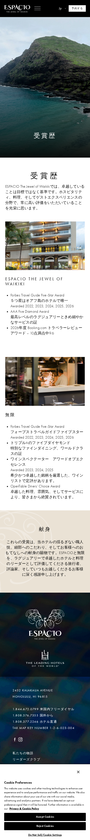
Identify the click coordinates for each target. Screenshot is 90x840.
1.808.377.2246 (26, 722)
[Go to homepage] (17, 8)
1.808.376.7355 (26, 715)
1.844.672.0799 (26, 709)
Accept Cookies (45, 816)
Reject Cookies (45, 826)
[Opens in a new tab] (45, 658)
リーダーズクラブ (26, 759)
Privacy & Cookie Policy (24, 808)
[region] (45, 802)
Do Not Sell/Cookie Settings (45, 835)
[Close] (78, 772)
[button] (37, 8)
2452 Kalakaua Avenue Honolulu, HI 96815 (33, 693)
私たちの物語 (23, 753)
